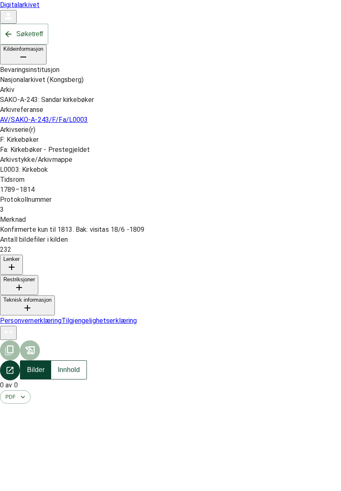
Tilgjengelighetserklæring (99, 321)
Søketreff (29, 33)
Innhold (69, 369)
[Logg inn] (8, 17)
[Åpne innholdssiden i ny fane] (10, 370)
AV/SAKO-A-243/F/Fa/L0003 (44, 120)
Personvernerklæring (31, 321)
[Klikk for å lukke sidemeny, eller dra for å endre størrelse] (8, 333)
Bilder (35, 369)
